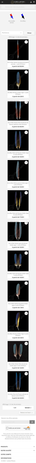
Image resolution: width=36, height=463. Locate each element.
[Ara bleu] (23, 16)
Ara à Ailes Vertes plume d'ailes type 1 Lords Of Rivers (18, 183)
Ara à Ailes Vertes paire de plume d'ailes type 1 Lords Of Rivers (18, 244)
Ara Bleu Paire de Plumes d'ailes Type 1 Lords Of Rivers (18, 274)
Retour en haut (26, 413)
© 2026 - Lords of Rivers (8, 461)
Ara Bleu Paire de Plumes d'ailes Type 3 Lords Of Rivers (18, 214)
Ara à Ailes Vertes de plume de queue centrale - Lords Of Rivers (18, 63)
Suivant (28, 408)
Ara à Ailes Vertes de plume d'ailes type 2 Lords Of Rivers (18, 304)
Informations (6, 458)
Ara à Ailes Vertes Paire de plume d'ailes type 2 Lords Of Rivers (18, 364)
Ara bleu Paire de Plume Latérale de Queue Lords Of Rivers (18, 395)
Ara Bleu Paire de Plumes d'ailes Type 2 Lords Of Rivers (18, 153)
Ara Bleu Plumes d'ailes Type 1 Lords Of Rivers (18, 93)
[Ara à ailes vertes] (12, 16)
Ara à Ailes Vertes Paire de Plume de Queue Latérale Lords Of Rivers (18, 123)
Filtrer (29, 33)
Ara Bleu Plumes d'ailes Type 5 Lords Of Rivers (18, 334)
